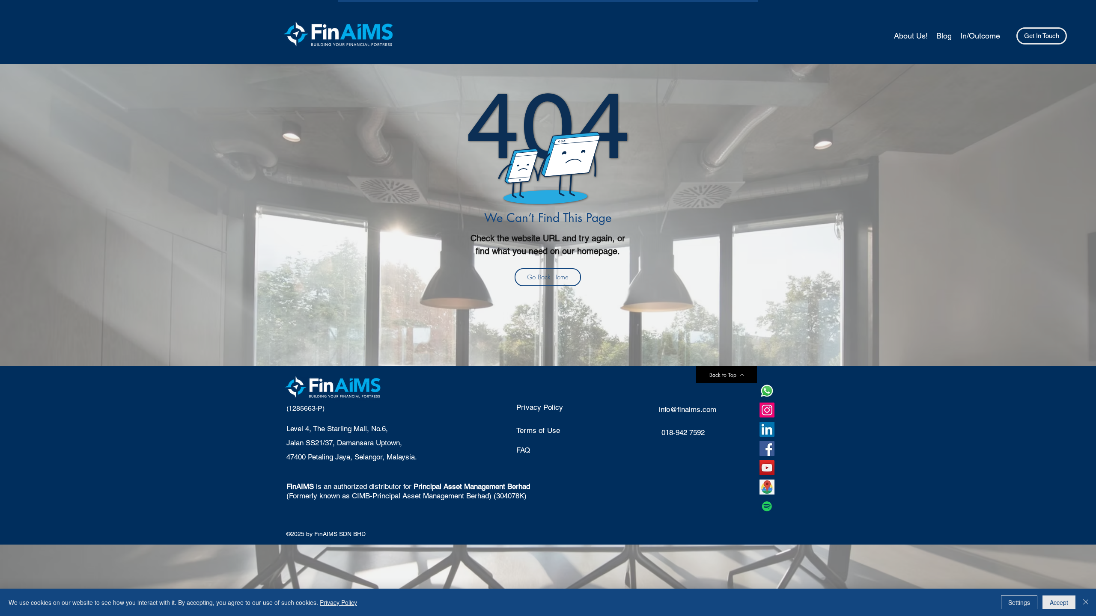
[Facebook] (766, 448)
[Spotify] (766, 506)
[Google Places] (766, 487)
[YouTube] (766, 467)
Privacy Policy (338, 602)
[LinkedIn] (766, 429)
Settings (1019, 602)
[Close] (1086, 602)
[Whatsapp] (766, 390)
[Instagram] (766, 410)
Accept (1059, 602)
